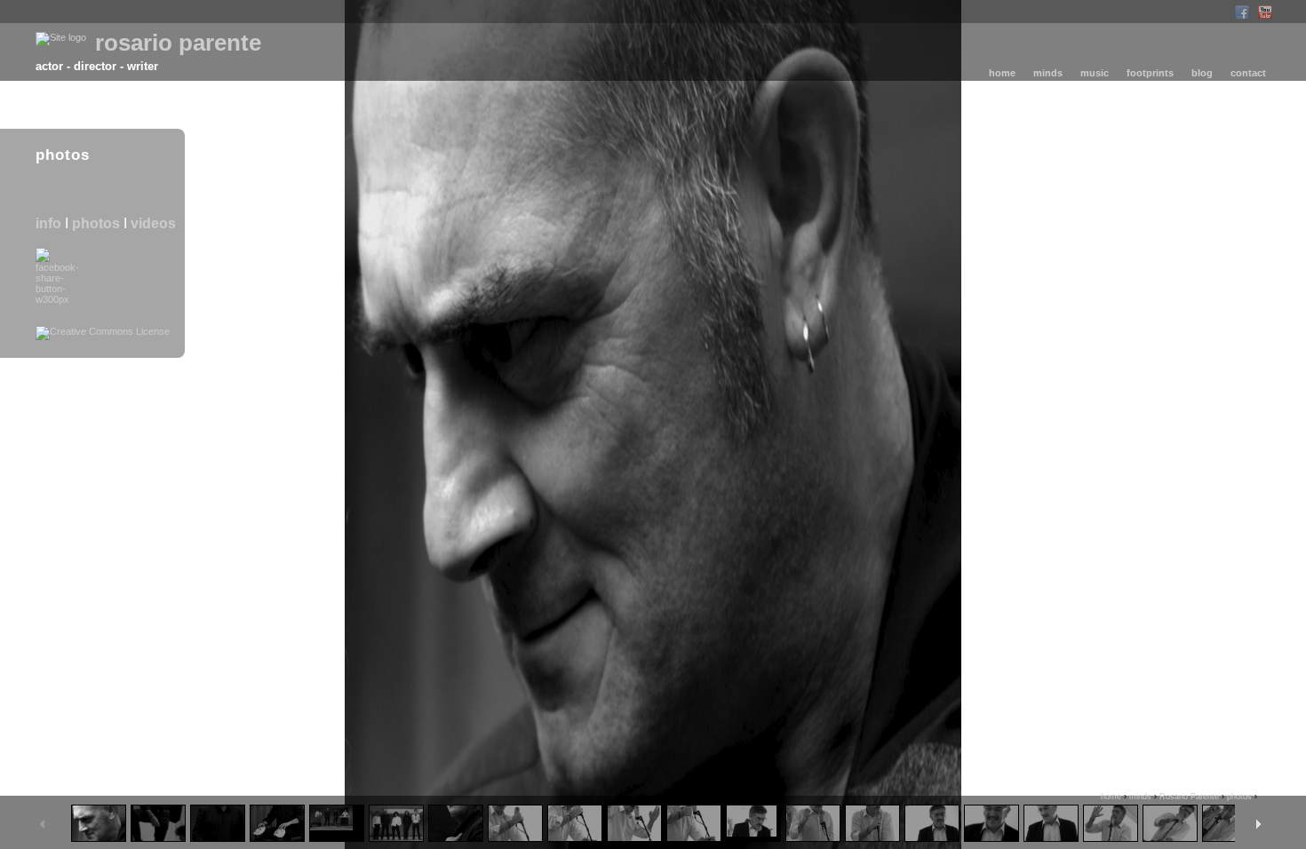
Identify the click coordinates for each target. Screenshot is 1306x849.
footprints (1150, 72)
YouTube (1265, 11)
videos (153, 223)
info (48, 223)
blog (1202, 72)
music (1094, 72)
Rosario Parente (1189, 796)
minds (1048, 72)
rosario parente (178, 42)
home (1002, 72)
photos (96, 223)
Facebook (1242, 11)
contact (1248, 72)
